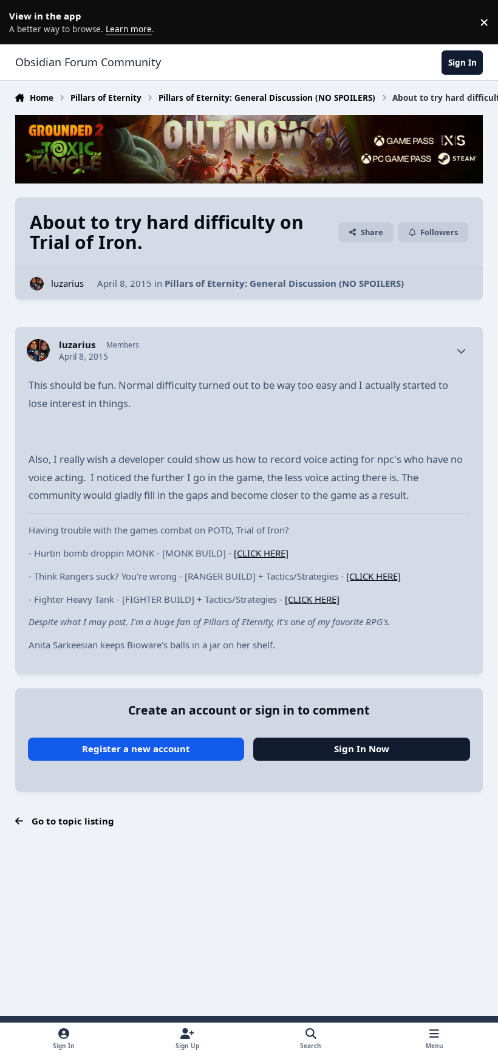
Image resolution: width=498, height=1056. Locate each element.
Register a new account (136, 748)
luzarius (67, 283)
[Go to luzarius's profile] (37, 284)
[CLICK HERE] (261, 553)
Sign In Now (361, 748)
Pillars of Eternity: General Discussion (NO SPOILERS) (284, 283)
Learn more (24, 22)
